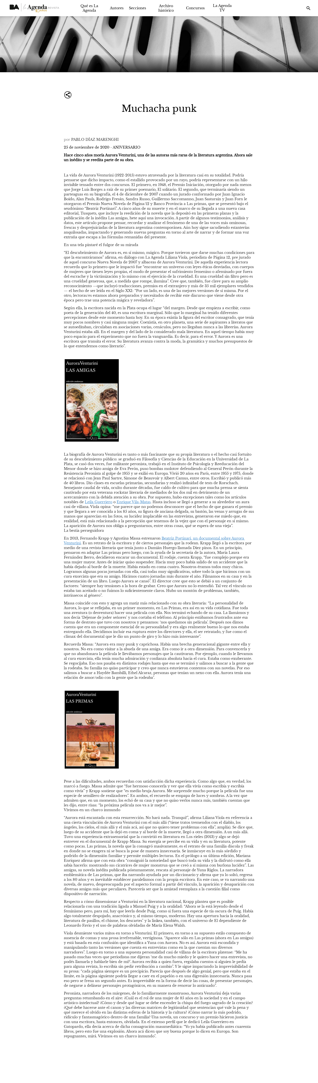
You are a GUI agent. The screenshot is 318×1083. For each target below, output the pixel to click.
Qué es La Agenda (89, 8)
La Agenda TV (222, 7)
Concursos (195, 8)
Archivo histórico (166, 8)
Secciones (137, 8)
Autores (117, 8)
